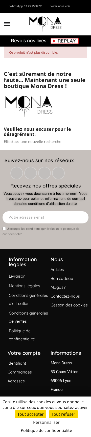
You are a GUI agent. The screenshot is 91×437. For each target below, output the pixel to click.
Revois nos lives (29, 40)
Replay (67, 41)
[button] (7, 24)
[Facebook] (16, 173)
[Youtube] (58, 173)
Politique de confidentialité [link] (46, 430)
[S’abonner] (81, 217)
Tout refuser (63, 414)
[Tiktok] (44, 173)
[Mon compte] (76, 24)
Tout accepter (30, 414)
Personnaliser (46, 422)
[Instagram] (30, 173)
